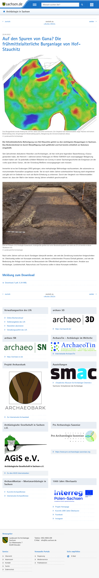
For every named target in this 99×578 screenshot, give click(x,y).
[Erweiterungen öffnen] (92, 5)
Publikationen (42, 563)
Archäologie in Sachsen (18, 11)
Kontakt (7, 563)
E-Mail (73, 556)
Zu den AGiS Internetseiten (18, 473)
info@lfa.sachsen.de (48, 540)
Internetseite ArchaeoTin (65, 354)
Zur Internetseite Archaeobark (18, 417)
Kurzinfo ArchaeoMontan (16, 492)
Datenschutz (9, 569)
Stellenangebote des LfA (16, 322)
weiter (91, 21)
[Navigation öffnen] (34, 5)
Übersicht (8, 556)
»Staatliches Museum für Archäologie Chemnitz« (73, 383)
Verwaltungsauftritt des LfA (17, 330)
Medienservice (42, 559)
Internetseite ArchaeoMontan (17, 496)
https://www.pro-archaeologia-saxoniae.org (72, 452)
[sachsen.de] (13, 5)
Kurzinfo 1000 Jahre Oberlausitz (67, 511)
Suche (7, 566)
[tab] (33, 534)
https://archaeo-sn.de (15, 357)
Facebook (59, 515)
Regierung (41, 556)
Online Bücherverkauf (15, 318)
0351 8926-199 (46, 538)
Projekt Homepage (62, 507)
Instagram (59, 519)
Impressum (9, 559)
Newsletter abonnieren (15, 326)
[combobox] (60, 4)
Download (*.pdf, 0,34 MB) (16, 283)
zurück (7, 21)
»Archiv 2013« (49, 24)
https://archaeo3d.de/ (63, 329)
